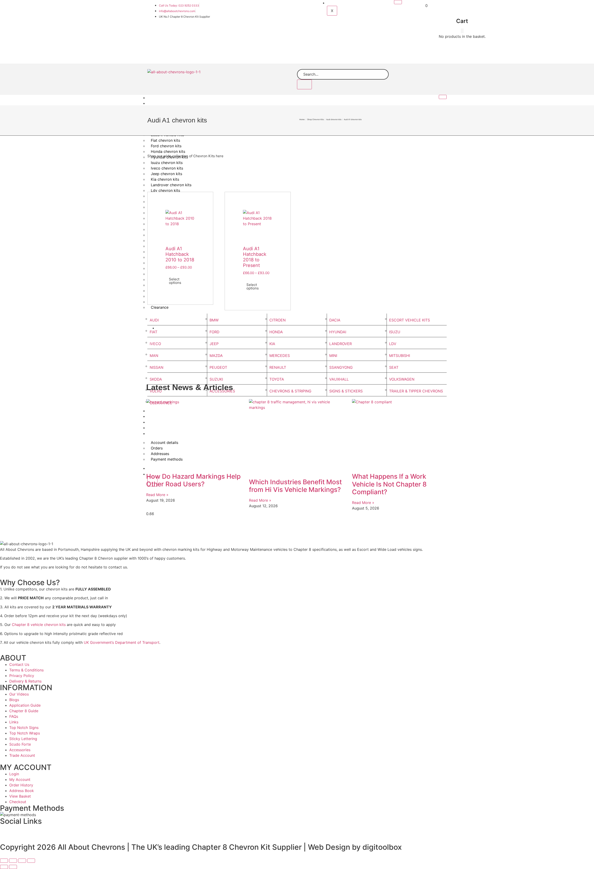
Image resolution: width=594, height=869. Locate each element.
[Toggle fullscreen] (13, 861)
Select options (175, 281)
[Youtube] (243, 831)
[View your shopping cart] (423, 5)
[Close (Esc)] (31, 861)
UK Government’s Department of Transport (121, 642)
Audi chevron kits (333, 119)
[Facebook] (6, 831)
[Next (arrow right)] (13, 867)
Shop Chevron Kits (166, 103)
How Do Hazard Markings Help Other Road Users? (193, 480)
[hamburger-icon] (398, 2)
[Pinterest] (362, 831)
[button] (462, 31)
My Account (340, 3)
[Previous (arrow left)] (4, 867)
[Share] (22, 861)
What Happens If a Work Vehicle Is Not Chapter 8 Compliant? (389, 484)
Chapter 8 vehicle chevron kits (39, 624)
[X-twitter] (124, 831)
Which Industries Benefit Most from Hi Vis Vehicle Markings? (295, 486)
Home (156, 98)
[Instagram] (481, 831)
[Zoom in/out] (4, 861)
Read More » (157, 494)
